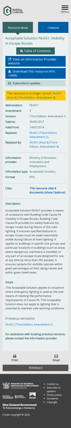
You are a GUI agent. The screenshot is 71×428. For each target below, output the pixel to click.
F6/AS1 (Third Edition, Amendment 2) (29, 324)
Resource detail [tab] (18, 28)
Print (15, 360)
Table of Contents (37, 51)
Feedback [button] (35, 368)
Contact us (53, 384)
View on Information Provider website (32, 61)
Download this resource (31, 73)
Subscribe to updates (26, 83)
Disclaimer (52, 398)
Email (56, 360)
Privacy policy (54, 394)
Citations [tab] (53, 28)
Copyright (52, 402)
